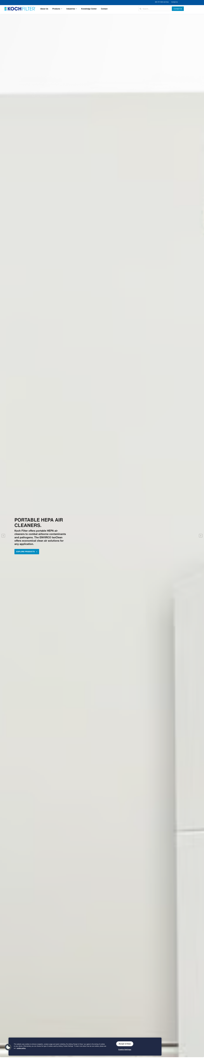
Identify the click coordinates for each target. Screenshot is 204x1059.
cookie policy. (21, 1048)
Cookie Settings (124, 1049)
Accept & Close (125, 1044)
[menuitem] (44, 9)
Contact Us (174, 2)
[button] (8, 1047)
